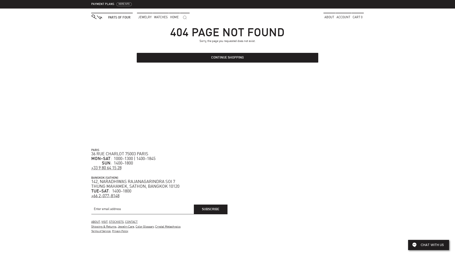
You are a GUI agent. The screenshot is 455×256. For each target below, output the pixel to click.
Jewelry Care (126, 226)
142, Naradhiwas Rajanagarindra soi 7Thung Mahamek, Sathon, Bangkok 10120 (135, 184)
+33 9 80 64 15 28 (106, 168)
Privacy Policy (120, 231)
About (329, 17)
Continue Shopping (227, 57)
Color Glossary (145, 226)
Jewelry (145, 17)
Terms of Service (101, 231)
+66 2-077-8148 (105, 196)
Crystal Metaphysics (168, 226)
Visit (104, 222)
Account (343, 17)
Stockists (116, 222)
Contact (131, 222)
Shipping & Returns (103, 226)
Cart (358, 17)
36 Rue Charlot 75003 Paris (119, 154)
